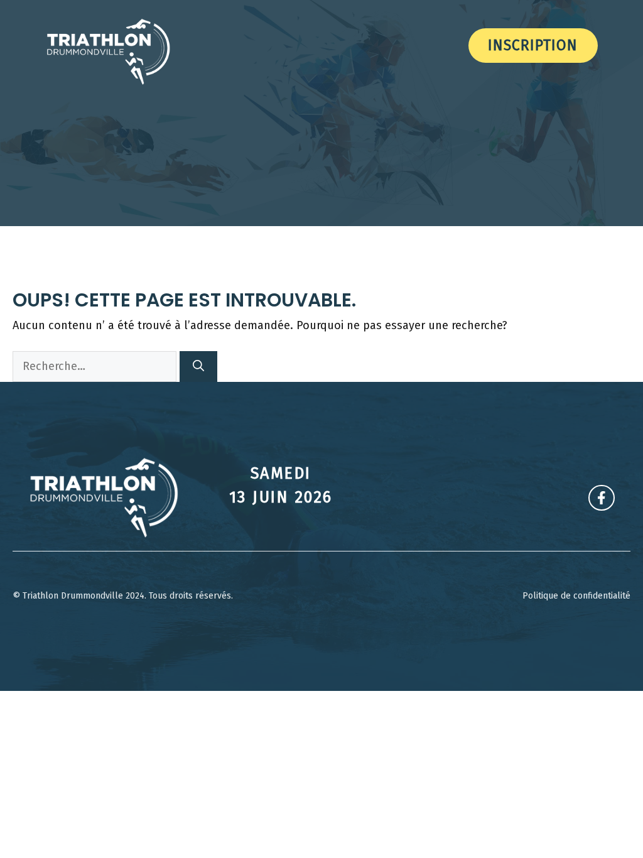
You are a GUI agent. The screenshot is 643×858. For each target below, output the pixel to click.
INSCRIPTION (533, 45)
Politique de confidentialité (576, 595)
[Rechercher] (198, 366)
